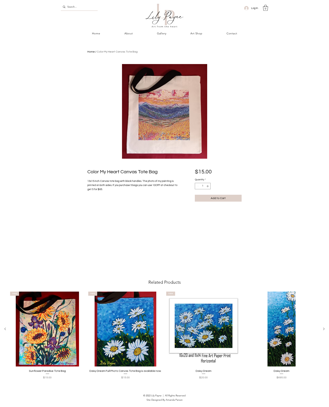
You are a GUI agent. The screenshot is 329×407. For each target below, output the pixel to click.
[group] (164, 335)
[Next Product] (324, 329)
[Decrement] (197, 186)
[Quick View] (281, 329)
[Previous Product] (5, 329)
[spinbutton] (203, 186)
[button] (265, 8)
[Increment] (208, 186)
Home (91, 51)
